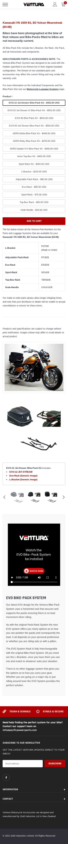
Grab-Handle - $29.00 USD (34, 210)
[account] (55, 4)
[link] (6, 777)
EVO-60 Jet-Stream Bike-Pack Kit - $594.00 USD (34, 125)
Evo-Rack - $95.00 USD (34, 187)
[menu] (5, 4)
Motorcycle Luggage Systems (43, 89)
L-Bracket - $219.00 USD (34, 171)
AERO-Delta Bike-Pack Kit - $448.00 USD (34, 133)
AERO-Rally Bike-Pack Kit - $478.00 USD (34, 141)
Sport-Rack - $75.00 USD (34, 194)
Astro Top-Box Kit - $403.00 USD (34, 156)
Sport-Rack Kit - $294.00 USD (34, 164)
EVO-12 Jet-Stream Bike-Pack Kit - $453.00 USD (34, 102)
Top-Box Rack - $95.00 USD (34, 202)
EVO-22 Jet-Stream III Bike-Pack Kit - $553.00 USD (34, 110)
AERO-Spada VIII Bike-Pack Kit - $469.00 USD (34, 148)
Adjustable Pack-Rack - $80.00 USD (34, 179)
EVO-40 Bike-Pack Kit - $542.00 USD (34, 118)
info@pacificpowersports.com (20, 730)
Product (8, 96)
